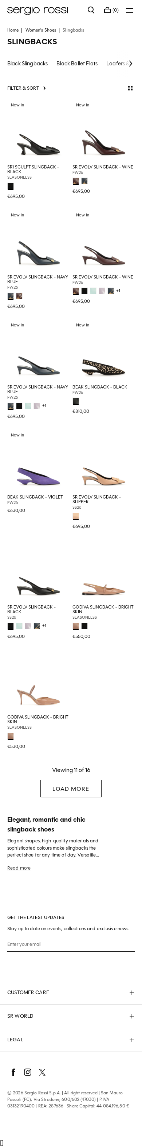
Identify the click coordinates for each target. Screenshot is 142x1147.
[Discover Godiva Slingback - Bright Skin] (103, 571)
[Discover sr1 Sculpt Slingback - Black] (38, 131)
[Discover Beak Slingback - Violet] (38, 461)
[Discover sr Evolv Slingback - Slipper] (103, 461)
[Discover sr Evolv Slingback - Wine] (103, 131)
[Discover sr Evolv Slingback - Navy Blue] (38, 241)
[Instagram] (27, 1072)
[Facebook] (13, 1072)
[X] (42, 1072)
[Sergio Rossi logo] (43, 10)
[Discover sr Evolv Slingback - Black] (38, 571)
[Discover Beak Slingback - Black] (103, 351)
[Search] (91, 10)
